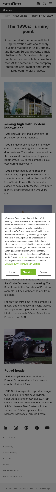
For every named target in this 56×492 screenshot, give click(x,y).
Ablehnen (13, 272)
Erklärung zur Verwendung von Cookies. (23, 264)
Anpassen (44, 272)
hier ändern (23, 257)
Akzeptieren (28, 272)
